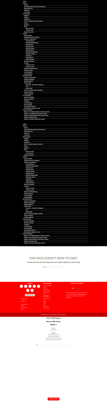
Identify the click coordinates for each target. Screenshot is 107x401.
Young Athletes (28, 74)
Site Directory (46, 308)
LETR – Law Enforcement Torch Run (33, 21)
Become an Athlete (29, 61)
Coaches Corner (30, 66)
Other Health (27, 83)
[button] (53, 122)
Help (44, 304)
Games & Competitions (30, 39)
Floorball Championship (32, 42)
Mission (26, 4)
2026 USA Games (30, 48)
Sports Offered (28, 35)
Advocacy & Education (30, 77)
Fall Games (29, 55)
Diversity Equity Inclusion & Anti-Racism (34, 6)
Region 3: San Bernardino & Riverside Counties (36, 115)
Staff (25, 26)
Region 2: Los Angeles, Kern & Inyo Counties (35, 113)
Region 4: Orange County (30, 117)
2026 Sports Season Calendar (31, 37)
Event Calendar (28, 104)
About (25, 3)
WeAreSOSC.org (28, 8)
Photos (44, 301)
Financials (26, 10)
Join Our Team (29, 30)
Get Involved (27, 95)
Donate (45, 287)
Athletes (26, 15)
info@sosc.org (24, 298)
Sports (25, 33)
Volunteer (26, 101)
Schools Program (28, 70)
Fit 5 (27, 86)
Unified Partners (30, 59)
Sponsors (26, 24)
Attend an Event (46, 290)
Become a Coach (30, 64)
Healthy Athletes (28, 81)
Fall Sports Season (30, 53)
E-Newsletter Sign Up (29, 106)
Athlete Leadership (29, 79)
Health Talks (29, 88)
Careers (45, 293)
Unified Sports (29, 57)
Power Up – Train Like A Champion (34, 84)
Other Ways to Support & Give (32, 108)
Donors (26, 23)
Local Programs (28, 72)
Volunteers (27, 19)
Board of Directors (29, 32)
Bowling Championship (32, 52)
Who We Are (26, 13)
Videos (44, 299)
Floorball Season (30, 40)
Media (44, 303)
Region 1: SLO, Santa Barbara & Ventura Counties (37, 111)
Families (26, 17)
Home (24, 1)
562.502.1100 (23, 301)
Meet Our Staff (30, 28)
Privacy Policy (46, 306)
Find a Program (28, 110)
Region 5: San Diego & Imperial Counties (34, 119)
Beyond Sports (27, 75)
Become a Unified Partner (31, 68)
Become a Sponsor (29, 99)
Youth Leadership (28, 93)
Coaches (26, 63)
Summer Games (30, 46)
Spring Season (29, 44)
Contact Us (27, 12)
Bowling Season (30, 50)
